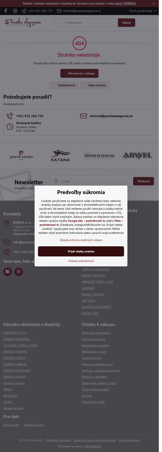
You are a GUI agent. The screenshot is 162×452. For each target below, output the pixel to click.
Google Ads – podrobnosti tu (86, 221)
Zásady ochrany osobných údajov (81, 240)
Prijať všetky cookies (81, 251)
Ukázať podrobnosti (81, 261)
